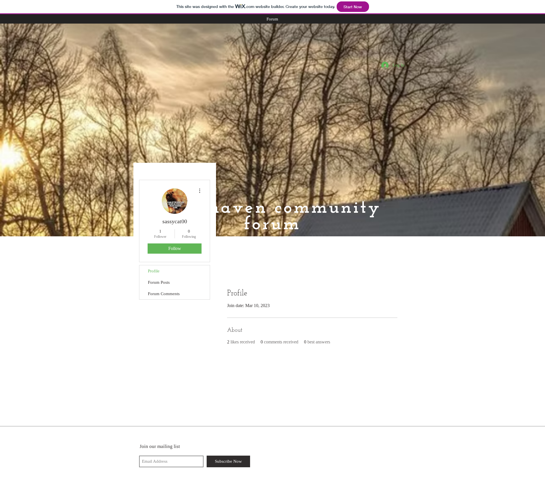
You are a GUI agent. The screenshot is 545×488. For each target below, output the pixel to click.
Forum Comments (164, 293)
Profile (154, 271)
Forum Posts (159, 282)
